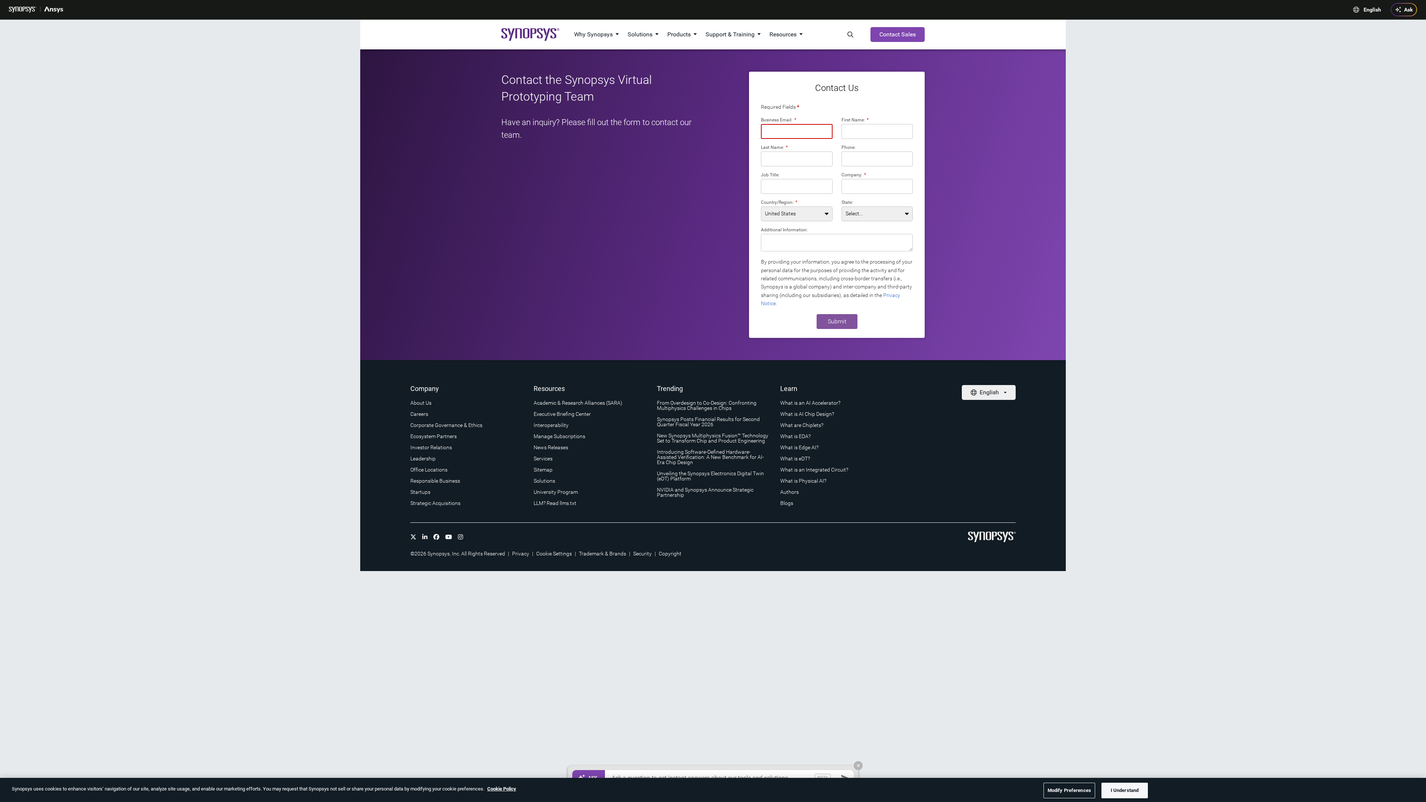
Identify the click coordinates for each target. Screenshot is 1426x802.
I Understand (1125, 790)
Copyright (670, 553)
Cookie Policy (501, 789)
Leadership (423, 459)
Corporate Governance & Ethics (446, 425)
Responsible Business (435, 481)
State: (847, 202)
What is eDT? (795, 459)
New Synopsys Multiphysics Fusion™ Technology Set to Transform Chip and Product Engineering (712, 438)
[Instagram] (460, 537)
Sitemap (543, 470)
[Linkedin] (424, 537)
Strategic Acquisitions (435, 503)
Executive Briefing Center (562, 414)
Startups (420, 492)
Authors (789, 492)
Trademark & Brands (602, 553)
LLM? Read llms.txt (555, 503)
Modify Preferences (1069, 790)
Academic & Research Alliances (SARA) (578, 403)
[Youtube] (448, 537)
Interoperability (551, 425)
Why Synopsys (593, 34)
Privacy (520, 553)
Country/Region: (779, 202)
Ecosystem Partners (433, 436)
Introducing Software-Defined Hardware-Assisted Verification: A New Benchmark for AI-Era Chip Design (710, 457)
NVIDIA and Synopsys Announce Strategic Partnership (705, 492)
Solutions (640, 34)
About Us (421, 403)
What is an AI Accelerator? (810, 403)
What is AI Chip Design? (807, 414)
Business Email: (778, 119)
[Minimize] (858, 765)
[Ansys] (53, 10)
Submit (837, 321)
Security (642, 553)
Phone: (848, 147)
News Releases (551, 447)
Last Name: (774, 147)
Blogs (786, 503)
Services (543, 459)
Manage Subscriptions (559, 436)
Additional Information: (784, 229)
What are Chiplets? (801, 425)
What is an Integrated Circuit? (814, 470)
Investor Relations (431, 447)
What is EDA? (795, 436)
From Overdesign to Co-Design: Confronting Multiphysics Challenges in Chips (706, 405)
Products (679, 34)
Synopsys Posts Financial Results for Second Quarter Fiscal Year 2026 (708, 421)
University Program (556, 492)
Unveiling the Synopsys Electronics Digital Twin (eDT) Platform (710, 476)
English (1372, 10)
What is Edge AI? (799, 447)
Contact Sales (897, 34)
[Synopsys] (22, 10)
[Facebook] (436, 537)
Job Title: (770, 174)
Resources (783, 34)
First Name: (855, 119)
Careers (419, 414)
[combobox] (877, 186)
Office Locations (428, 470)
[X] (413, 537)
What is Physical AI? (803, 481)
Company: (853, 174)
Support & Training (730, 34)
